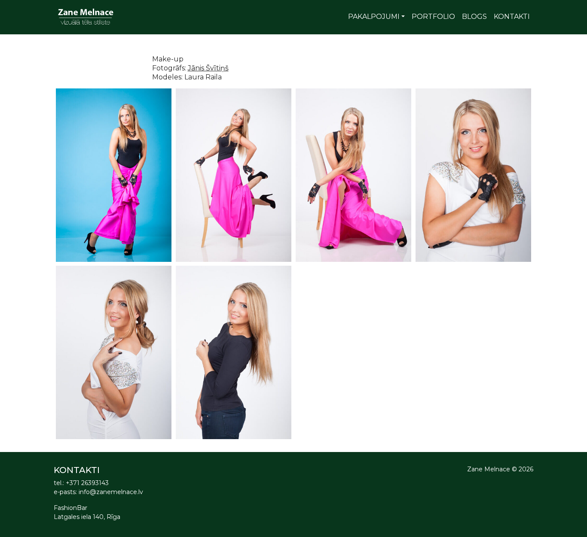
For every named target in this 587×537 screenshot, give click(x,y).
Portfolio (433, 16)
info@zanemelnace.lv (111, 492)
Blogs (474, 16)
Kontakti (512, 16)
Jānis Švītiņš (208, 68)
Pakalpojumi (374, 16)
